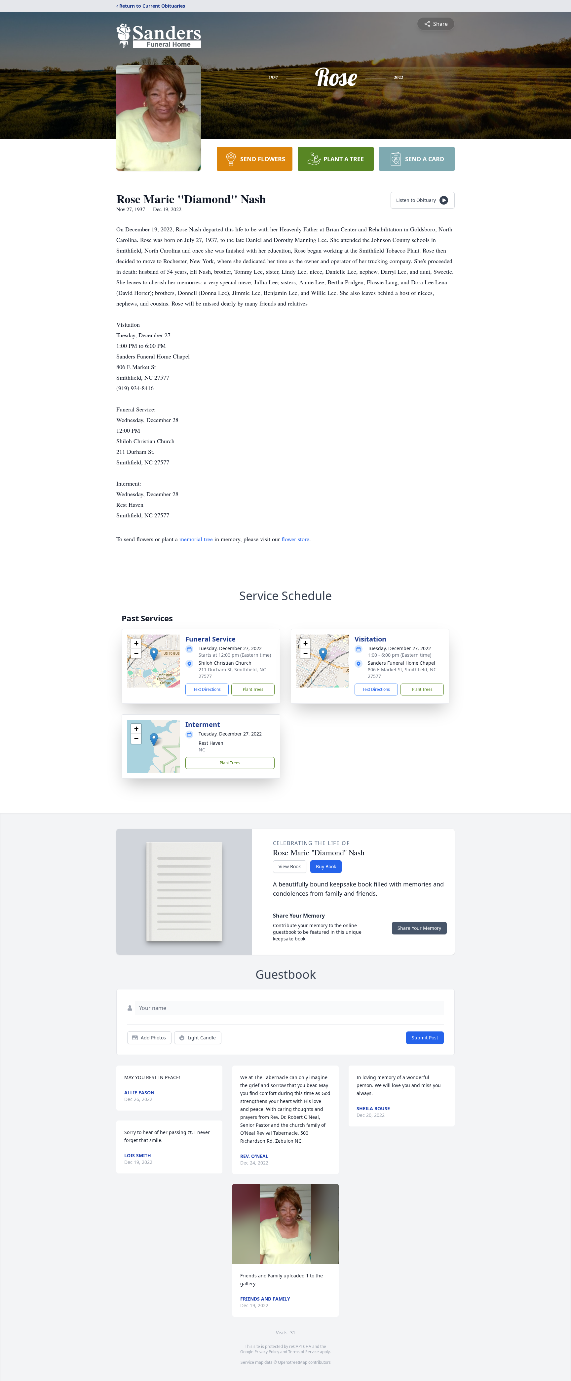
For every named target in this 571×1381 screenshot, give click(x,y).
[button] (154, 654)
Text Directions (207, 689)
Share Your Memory (419, 928)
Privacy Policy (266, 1352)
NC (202, 749)
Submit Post (425, 1037)
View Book (290, 866)
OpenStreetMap (292, 1362)
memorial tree (196, 539)
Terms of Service (303, 1352)
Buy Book (326, 866)
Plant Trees (253, 689)
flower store (295, 539)
